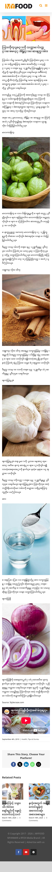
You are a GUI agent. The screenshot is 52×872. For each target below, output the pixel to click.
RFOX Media (27, 837)
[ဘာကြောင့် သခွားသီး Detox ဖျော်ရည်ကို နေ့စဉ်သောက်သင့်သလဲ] (12, 784)
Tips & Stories (33, 739)
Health (24, 739)
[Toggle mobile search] (40, 5)
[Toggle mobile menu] (46, 5)
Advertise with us (36, 842)
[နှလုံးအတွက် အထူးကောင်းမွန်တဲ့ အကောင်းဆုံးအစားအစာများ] (39, 784)
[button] (4, 803)
